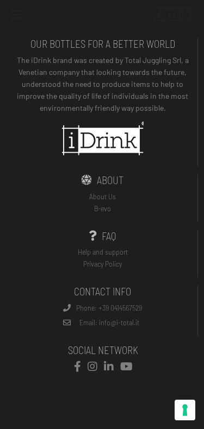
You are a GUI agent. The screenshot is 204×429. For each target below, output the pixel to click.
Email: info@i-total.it (109, 322)
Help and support (103, 251)
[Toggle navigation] (16, 16)
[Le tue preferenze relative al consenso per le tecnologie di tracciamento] (185, 410)
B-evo (102, 208)
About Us (102, 196)
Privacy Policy (102, 263)
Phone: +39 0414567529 (109, 307)
